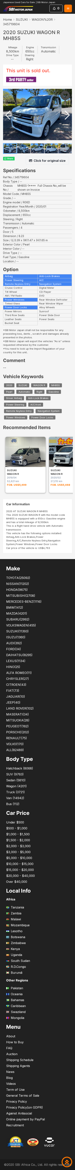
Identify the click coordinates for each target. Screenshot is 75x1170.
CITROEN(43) (16, 685)
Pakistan (17, 988)
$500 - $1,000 (16, 828)
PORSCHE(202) (17, 732)
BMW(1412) (14, 607)
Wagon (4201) (16, 786)
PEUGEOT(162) (17, 726)
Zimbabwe (18, 943)
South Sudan (20, 961)
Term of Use (15, 1090)
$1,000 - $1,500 (18, 834)
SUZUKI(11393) (17, 631)
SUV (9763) (15, 774)
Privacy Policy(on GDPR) (24, 1107)
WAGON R (39, 385)
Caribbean (18, 1006)
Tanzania (17, 907)
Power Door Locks (42, 417)
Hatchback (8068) (19, 768)
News (10, 1072)
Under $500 (15, 822)
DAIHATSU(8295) (19, 655)
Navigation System (49, 411)
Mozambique (20, 925)
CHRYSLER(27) (17, 679)
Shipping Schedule (19, 1060)
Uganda (16, 955)
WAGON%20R (42, 19)
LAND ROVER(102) (20, 708)
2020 (9, 385)
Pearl (9, 391)
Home (7, 19)
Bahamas (17, 1000)
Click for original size (50, 161)
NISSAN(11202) (17, 584)
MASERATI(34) (17, 714)
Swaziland (18, 1012)
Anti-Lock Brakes (38, 398)
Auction (12, 1054)
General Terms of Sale (22, 1095)
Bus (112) (12, 804)
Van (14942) (15, 798)
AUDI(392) (14, 643)
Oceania (16, 994)
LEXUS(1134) (15, 661)
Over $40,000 (16, 882)
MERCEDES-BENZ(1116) (24, 601)
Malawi (16, 919)
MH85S (55, 385)
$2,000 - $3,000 (18, 846)
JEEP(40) (13, 702)
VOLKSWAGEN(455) (21, 625)
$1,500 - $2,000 (18, 840)
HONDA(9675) (17, 590)
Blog (9, 1078)
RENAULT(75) (16, 738)
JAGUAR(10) (15, 696)
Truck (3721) (15, 792)
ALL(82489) (15, 750)
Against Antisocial (19, 1113)
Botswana (18, 937)
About (10, 1036)
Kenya (15, 949)
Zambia (16, 913)
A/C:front (35, 404)
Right (39, 391)
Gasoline (53, 391)
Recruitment (15, 1125)
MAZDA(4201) (16, 613)
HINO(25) (13, 667)
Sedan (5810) (16, 780)
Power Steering (15, 404)
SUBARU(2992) (17, 619)
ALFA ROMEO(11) (19, 673)
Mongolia (17, 1018)
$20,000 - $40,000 (20, 876)
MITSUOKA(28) (17, 720)
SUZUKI (22, 19)
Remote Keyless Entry (19, 411)
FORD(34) (13, 649)
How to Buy (15, 1042)
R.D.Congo (18, 967)
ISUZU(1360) (15, 637)
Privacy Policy (16, 1101)
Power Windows (15, 417)
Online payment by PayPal (25, 1119)
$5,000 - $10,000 (19, 858)
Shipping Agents (18, 1066)
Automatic (24, 391)
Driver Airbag (14, 398)
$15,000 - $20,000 (20, 870)
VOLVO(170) (15, 744)
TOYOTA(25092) (18, 578)
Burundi (16, 973)
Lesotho (16, 931)
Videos (11, 1084)
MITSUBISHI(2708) (20, 596)
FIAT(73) (12, 691)
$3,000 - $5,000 (18, 852)
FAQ (9, 1048)
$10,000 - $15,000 (19, 864)
